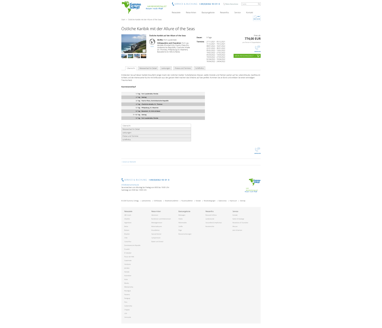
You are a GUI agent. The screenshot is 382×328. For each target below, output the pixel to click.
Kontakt (249, 12)
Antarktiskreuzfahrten (171, 201)
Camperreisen (155, 238)
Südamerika (128, 306)
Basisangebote (208, 12)
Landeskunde (210, 219)
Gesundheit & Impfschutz (214, 223)
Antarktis (127, 219)
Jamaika (126, 268)
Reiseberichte (210, 226)
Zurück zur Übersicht (129, 162)
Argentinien (127, 223)
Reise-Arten (191, 12)
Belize (126, 226)
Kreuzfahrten (155, 230)
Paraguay (127, 298)
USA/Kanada (158, 201)
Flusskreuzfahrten (187, 201)
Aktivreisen (154, 215)
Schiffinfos (199, 68)
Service (237, 12)
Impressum (233, 201)
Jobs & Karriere (237, 230)
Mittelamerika (128, 287)
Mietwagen (181, 215)
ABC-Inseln (127, 215)
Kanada (126, 272)
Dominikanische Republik (132, 245)
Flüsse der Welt (129, 257)
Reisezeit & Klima (211, 215)
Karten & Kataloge (238, 219)
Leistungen (165, 68)
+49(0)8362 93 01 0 (209, 4)
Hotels (180, 219)
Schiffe (180, 226)
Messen (235, 226)
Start (123, 19)
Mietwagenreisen (156, 223)
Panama (127, 294)
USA (125, 313)
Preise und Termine (183, 68)
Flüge (180, 230)
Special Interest (156, 234)
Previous (124, 56)
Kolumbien (127, 276)
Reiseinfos (224, 12)
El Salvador (127, 253)
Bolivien (126, 230)
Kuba (126, 279)
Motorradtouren (156, 226)
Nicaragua (127, 291)
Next (147, 56)
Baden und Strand (157, 241)
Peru (125, 302)
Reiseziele (176, 12)
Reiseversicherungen (184, 234)
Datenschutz (223, 201)
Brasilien (127, 234)
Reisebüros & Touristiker (240, 223)
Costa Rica (127, 241)
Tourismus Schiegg (132, 201)
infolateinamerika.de (130, 185)
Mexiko (126, 283)
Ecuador (127, 249)
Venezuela (127, 317)
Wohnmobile (182, 223)
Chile (125, 238)
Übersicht (131, 68)
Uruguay (127, 310)
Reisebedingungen (209, 201)
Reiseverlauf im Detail (148, 68)
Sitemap (242, 201)
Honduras (127, 264)
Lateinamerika (146, 201)
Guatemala (127, 260)
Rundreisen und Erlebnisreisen (161, 219)
